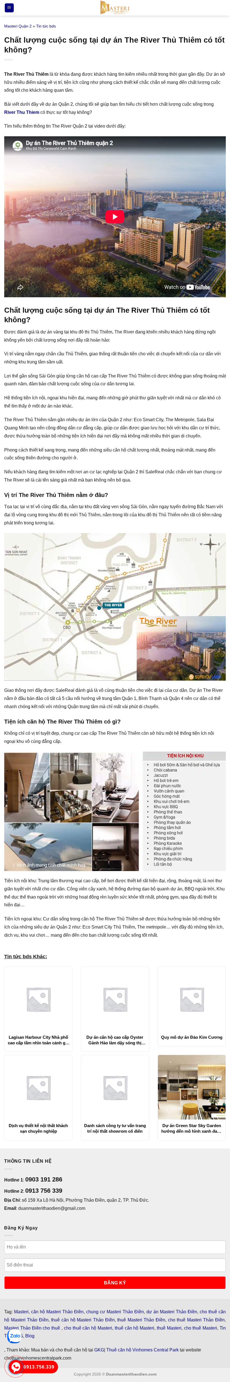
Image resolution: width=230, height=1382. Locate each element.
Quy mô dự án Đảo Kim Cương (191, 1037)
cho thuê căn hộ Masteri (88, 1328)
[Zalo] (14, 1336)
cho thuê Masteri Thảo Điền (196, 1319)
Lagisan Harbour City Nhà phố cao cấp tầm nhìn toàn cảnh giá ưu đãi (38, 1040)
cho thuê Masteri (200, 1328)
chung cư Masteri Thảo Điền (115, 1311)
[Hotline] (15, 1367)
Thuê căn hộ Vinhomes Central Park (142, 1350)
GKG (99, 1350)
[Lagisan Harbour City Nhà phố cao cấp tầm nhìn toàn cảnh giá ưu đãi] (38, 999)
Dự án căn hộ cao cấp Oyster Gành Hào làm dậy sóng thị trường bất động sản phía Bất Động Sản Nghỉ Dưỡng (115, 1040)
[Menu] (9, 8)
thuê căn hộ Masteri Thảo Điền (82, 1319)
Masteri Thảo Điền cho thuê (32, 1328)
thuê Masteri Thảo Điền (141, 1319)
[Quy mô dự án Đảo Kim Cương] (192, 999)
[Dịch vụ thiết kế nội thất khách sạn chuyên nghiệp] (38, 1087)
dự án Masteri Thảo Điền (171, 1311)
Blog (29, 1335)
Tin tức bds (46, 26)
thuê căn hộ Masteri (134, 1328)
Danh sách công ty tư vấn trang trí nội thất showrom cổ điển (115, 1128)
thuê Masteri (169, 1328)
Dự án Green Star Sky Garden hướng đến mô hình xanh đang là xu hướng (191, 1128)
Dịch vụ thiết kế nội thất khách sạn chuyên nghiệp (38, 1128)
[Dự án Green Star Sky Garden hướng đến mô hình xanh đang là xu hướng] (192, 1087)
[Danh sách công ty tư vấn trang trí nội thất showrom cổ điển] (115, 1087)
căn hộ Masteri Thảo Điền (57, 1311)
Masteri (21, 1311)
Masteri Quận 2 (18, 26)
